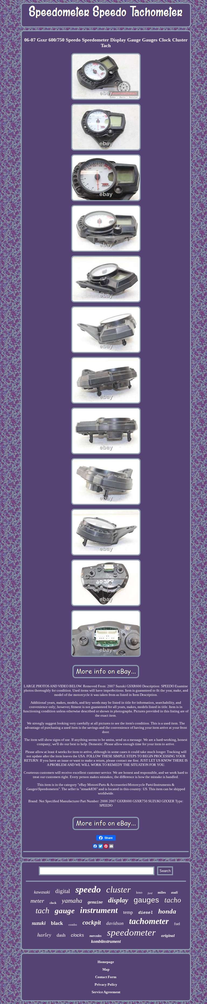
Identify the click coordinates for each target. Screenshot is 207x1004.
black (57, 923)
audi (174, 892)
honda (167, 911)
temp (128, 912)
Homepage (106, 962)
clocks (77, 935)
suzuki (39, 923)
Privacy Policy (106, 984)
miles (162, 892)
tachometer (149, 921)
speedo (88, 889)
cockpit (91, 922)
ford (150, 893)
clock (53, 902)
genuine (95, 902)
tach (42, 910)
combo (72, 924)
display (118, 900)
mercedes (95, 936)
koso (139, 892)
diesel (145, 913)
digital (62, 891)
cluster (118, 889)
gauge (65, 910)
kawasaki (42, 892)
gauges (146, 900)
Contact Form (105, 977)
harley (44, 934)
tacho (172, 900)
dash (61, 935)
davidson (115, 923)
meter (37, 900)
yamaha (72, 900)
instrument (99, 910)
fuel (177, 924)
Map (105, 969)
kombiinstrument (106, 941)
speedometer (131, 932)
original (168, 935)
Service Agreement (106, 992)
